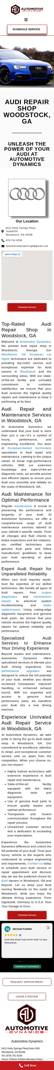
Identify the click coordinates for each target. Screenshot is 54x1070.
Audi (5, 880)
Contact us (35, 863)
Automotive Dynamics (35, 341)
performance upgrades (20, 671)
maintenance (23, 506)
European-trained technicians (29, 448)
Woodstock (28, 371)
